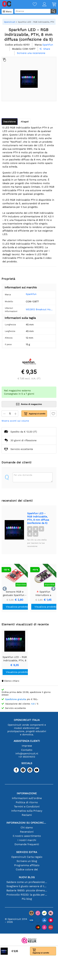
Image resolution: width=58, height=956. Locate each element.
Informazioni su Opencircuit (26, 822)
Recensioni (27, 831)
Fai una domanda (23, 475)
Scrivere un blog (27, 861)
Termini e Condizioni (26, 806)
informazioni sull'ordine (27, 798)
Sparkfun (31, 294)
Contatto (26, 749)
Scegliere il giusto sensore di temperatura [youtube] (26, 886)
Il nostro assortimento (27, 835)
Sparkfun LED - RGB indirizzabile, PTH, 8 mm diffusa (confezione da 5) (38, 518)
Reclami (27, 814)
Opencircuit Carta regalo (26, 856)
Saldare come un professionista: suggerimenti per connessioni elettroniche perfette (26, 882)
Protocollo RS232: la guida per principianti (26, 894)
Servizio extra (26, 852)
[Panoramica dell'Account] (41, 4)
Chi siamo (27, 827)
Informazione (27, 793)
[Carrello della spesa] (51, 4)
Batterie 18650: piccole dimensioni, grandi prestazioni (26, 890)
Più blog (27, 898)
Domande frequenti (27, 844)
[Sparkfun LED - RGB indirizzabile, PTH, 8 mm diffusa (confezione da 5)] (14, 529)
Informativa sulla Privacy (26, 810)
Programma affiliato (26, 865)
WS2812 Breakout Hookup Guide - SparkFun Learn (39, 309)
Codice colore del (27, 869)
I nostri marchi (27, 840)
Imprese (27, 745)
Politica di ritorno (27, 802)
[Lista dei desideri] (32, 4)
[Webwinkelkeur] (29, 941)
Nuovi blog (27, 877)
